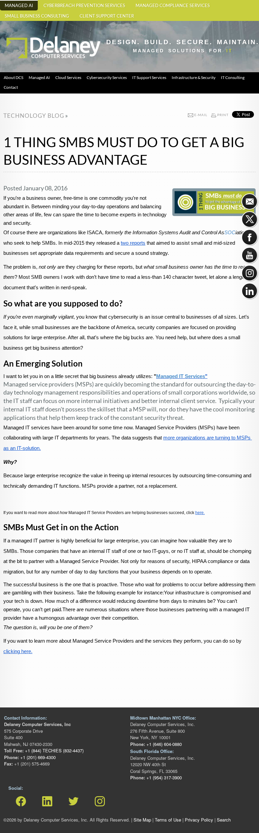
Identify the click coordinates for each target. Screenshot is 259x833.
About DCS (13, 77)
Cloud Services (68, 77)
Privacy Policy (199, 819)
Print (223, 115)
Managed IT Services (180, 376)
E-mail (200, 115)
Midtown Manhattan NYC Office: (163, 718)
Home (11, 34)
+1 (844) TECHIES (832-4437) (54, 750)
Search (224, 819)
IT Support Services (149, 77)
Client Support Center (107, 16)
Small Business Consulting (37, 16)
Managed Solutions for (183, 50)
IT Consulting (232, 77)
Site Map (142, 819)
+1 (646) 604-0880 (163, 744)
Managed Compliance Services (173, 5)
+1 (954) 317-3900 (163, 777)
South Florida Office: (152, 751)
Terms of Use (168, 819)
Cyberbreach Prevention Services (84, 5)
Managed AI (19, 5)
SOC (229, 232)
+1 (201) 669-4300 (37, 757)
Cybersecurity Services (107, 77)
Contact (11, 87)
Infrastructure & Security (193, 77)
